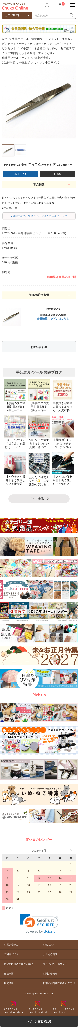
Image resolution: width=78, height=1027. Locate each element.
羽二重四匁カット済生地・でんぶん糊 (28, 53)
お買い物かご (11, 944)
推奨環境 (9, 983)
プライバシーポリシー (55, 964)
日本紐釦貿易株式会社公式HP (59, 983)
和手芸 (24, 48)
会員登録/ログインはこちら (53, 318)
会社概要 (9, 973)
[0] (59, 5)
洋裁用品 (37, 39)
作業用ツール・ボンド (16, 57)
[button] (39, 924)
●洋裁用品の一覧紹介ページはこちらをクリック (39, 216)
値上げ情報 (41, 57)
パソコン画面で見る (39, 1021)
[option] (39, 101)
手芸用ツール (20, 39)
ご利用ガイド (11, 954)
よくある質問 (50, 954)
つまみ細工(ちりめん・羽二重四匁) (53, 48)
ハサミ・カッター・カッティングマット (44, 43)
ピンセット (9, 43)
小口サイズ (52, 62)
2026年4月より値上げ (16, 62)
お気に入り (49, 944)
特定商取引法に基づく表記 (18, 964)
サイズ (38, 62)
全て (5, 39)
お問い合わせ (39, 347)
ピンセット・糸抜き (57, 39)
